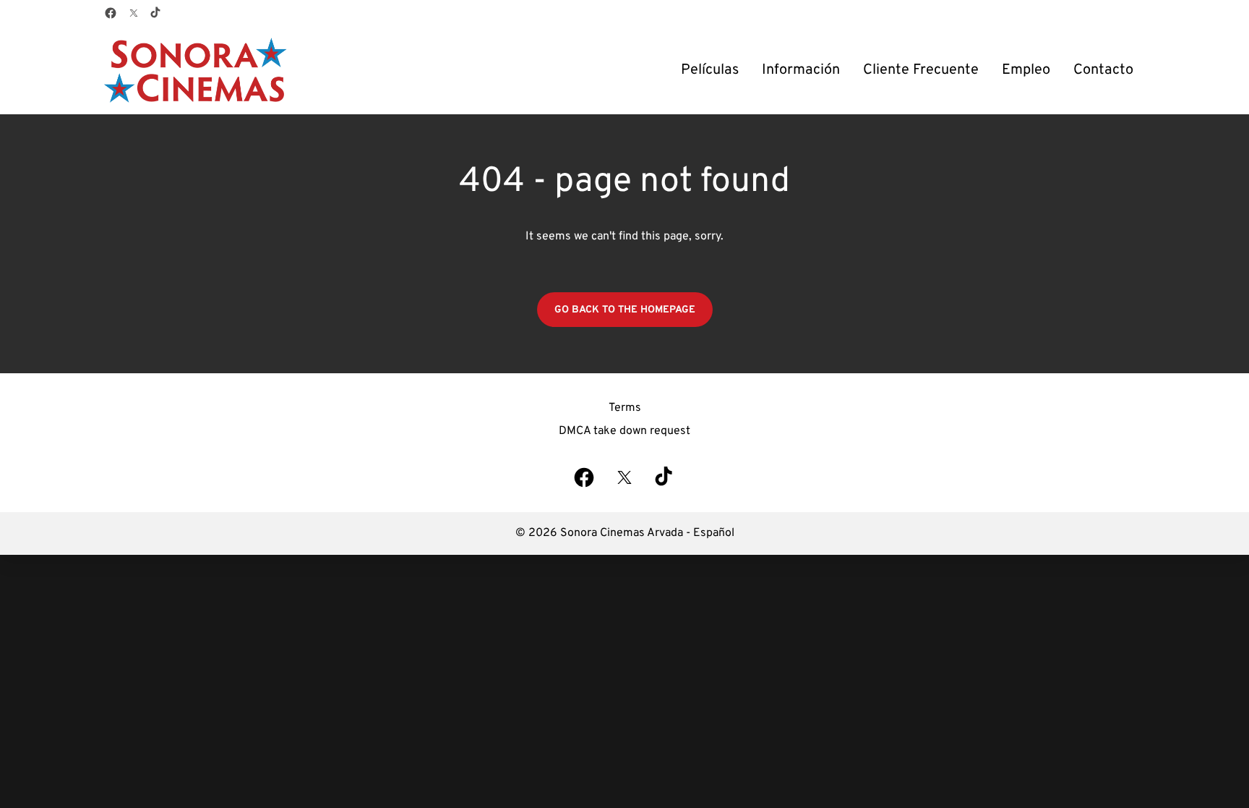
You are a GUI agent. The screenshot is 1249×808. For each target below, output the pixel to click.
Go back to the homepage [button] (624, 310)
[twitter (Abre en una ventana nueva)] (133, 13)
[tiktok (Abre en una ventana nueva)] (156, 13)
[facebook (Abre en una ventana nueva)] (110, 13)
